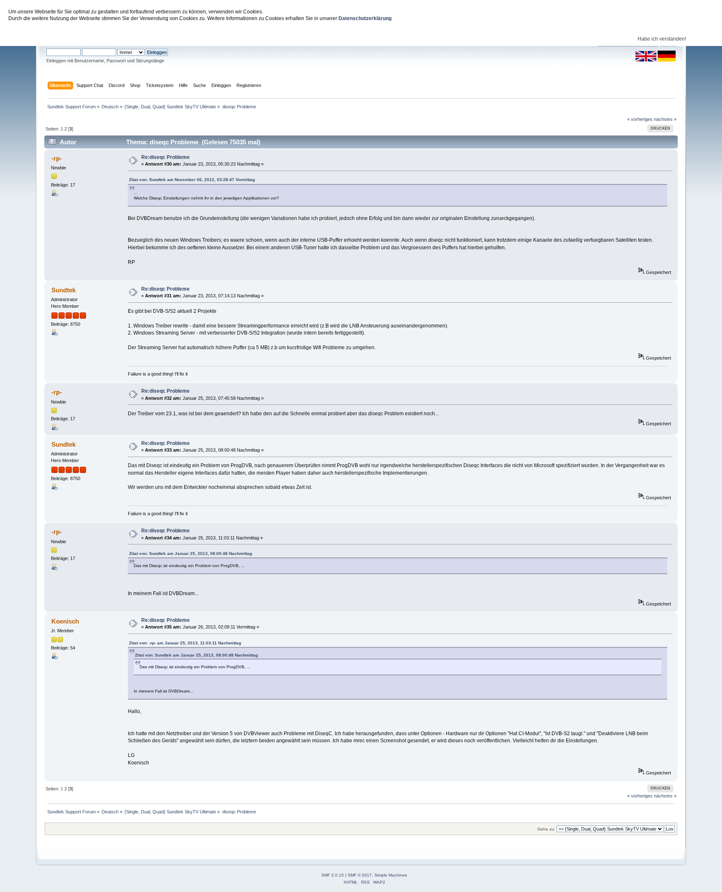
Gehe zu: (546, 829)
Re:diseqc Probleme (165, 157)
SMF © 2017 (360, 875)
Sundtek (63, 290)
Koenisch (65, 621)
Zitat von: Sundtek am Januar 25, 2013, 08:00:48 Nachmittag (190, 553)
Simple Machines (390, 875)
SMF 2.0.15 (332, 875)
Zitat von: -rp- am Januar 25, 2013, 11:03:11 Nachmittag (185, 643)
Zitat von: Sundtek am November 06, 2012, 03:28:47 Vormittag (192, 179)
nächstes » (665, 119)
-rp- (56, 158)
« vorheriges (640, 119)
